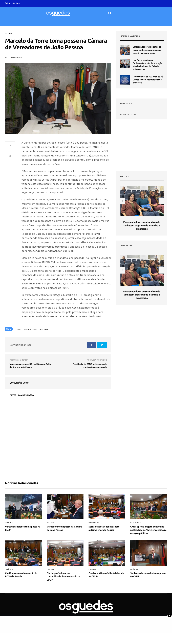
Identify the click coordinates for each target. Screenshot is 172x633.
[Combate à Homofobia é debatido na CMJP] (107, 553)
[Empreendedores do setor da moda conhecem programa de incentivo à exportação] (125, 50)
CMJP (19, 329)
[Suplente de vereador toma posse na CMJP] (148, 553)
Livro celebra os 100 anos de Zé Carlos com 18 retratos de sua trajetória (148, 80)
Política (8, 34)
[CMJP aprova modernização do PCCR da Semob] (23, 553)
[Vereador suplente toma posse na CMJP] (23, 506)
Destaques (94, 522)
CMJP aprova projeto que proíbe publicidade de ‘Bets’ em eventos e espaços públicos (148, 530)
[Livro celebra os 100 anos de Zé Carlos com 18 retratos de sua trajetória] (125, 80)
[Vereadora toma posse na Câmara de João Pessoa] (65, 506)
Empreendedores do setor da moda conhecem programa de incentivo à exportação (147, 50)
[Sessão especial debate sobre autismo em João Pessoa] (107, 506)
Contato (16, 3)
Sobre (7, 3)
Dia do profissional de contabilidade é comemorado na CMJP (63, 576)
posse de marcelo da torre (36, 329)
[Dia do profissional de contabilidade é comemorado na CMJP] (65, 553)
